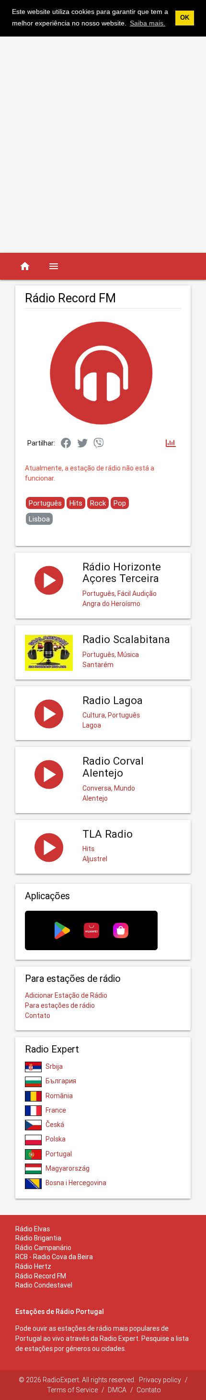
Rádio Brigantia (38, 1238)
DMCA (117, 1390)
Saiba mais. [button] (147, 23)
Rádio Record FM (40, 1276)
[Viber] (98, 443)
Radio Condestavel (43, 1285)
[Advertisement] (103, 144)
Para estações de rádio (60, 1005)
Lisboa (39, 518)
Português (45, 503)
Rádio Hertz (33, 1266)
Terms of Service (72, 1390)
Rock (98, 503)
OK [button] (184, 17)
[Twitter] (82, 443)
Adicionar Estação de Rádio (66, 995)
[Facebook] (66, 443)
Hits (75, 503)
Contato (37, 1015)
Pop (120, 503)
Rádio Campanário (43, 1247)
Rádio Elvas (32, 1229)
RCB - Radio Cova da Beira (54, 1256)
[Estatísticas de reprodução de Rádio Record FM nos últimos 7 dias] (171, 443)
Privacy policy (160, 1379)
